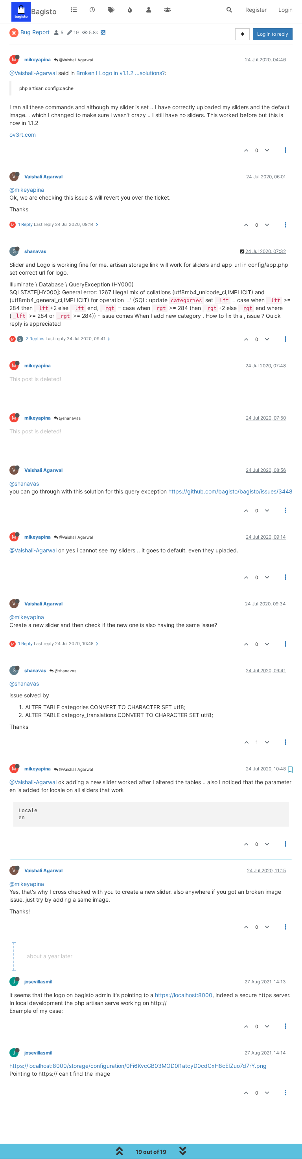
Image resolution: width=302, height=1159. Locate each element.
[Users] (148, 10)
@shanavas (69, 418)
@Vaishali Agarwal (75, 59)
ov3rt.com (22, 134)
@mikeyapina (26, 189)
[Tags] (111, 10)
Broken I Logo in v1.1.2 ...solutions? (120, 73)
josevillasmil (38, 982)
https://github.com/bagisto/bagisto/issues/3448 (230, 491)
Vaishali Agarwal (43, 177)
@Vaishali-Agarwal (33, 73)
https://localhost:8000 (183, 995)
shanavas (35, 251)
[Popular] (130, 10)
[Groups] (167, 10)
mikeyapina (37, 59)
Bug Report (35, 32)
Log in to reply (272, 34)
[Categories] (73, 10)
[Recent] (92, 10)
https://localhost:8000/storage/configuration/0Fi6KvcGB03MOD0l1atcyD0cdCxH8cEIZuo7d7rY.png (138, 1065)
